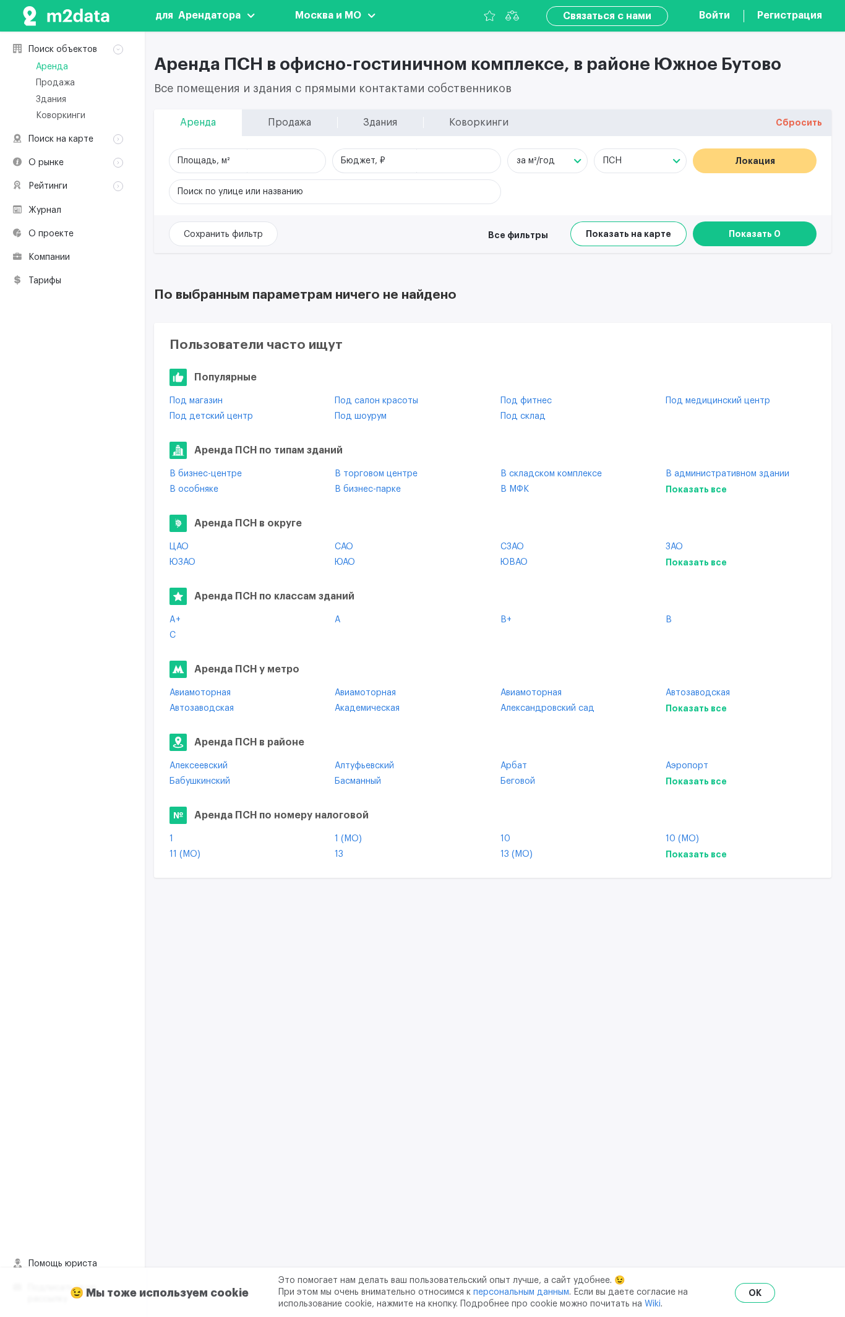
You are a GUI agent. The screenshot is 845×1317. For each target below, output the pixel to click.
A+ (175, 620)
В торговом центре (376, 474)
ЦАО (179, 547)
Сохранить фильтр (223, 234)
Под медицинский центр (718, 401)
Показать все (696, 489)
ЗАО (674, 547)
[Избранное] (489, 16)
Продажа (55, 83)
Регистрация (789, 15)
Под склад (523, 416)
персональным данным (521, 1292)
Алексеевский (198, 765)
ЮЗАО (182, 562)
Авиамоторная (200, 693)
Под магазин (196, 401)
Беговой (517, 781)
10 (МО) (682, 838)
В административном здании (727, 474)
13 (339, 854)
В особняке (193, 489)
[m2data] (66, 16)
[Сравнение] (512, 16)
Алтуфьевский (364, 765)
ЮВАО (514, 562)
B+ (506, 620)
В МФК (514, 489)
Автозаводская (698, 693)
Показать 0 (755, 234)
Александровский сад (547, 708)
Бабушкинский (199, 781)
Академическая (367, 708)
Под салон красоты (376, 401)
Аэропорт (687, 765)
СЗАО (512, 547)
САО (344, 547)
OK (754, 1293)
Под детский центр (211, 416)
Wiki (653, 1304)
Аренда (52, 66)
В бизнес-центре (205, 474)
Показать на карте (628, 234)
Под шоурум (361, 416)
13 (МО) (516, 854)
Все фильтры (518, 235)
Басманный (358, 781)
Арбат (513, 765)
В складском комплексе (551, 474)
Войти (714, 15)
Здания (51, 99)
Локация (755, 161)
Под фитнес (526, 401)
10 (505, 838)
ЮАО (345, 562)
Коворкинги (60, 115)
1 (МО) (348, 838)
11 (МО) (184, 854)
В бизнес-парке (368, 489)
